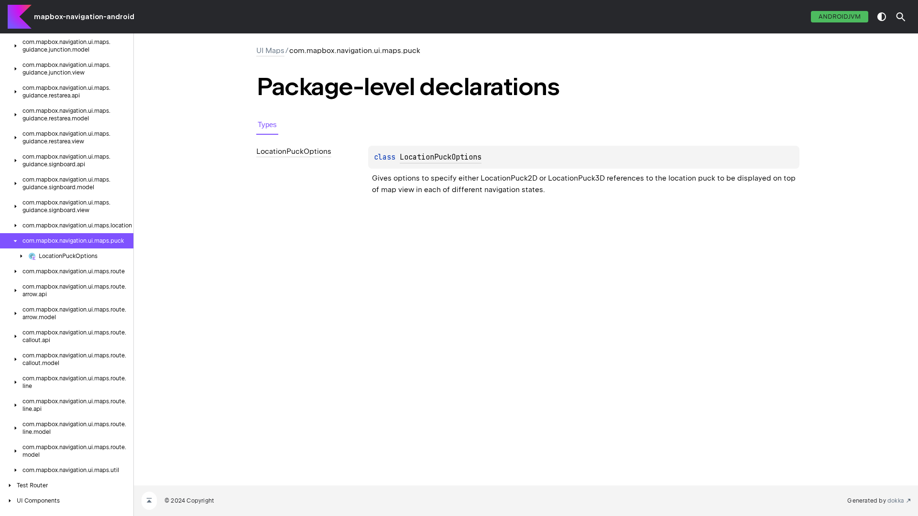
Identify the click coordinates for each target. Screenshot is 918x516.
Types (267, 124)
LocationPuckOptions (440, 157)
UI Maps (270, 50)
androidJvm (840, 16)
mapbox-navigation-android (84, 16)
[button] (900, 16)
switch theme (881, 16)
